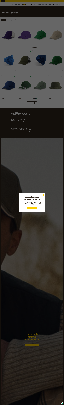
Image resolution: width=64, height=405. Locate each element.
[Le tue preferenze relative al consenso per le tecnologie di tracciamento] (62, 403)
